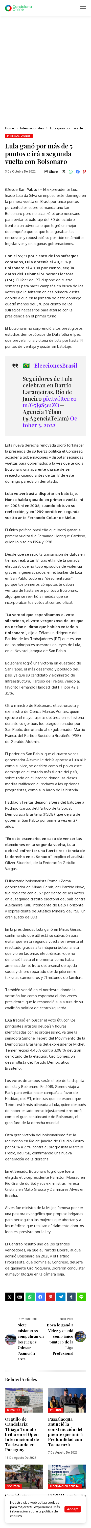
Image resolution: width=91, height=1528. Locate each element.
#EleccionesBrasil (54, 365)
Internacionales (32, 128)
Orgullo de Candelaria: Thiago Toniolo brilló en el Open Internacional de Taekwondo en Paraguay (22, 1434)
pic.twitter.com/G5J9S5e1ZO (50, 402)
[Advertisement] (45, 71)
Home (9, 128)
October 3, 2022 (50, 421)
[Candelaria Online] (19, 8)
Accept (72, 1509)
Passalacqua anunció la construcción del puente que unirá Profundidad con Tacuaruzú (65, 1431)
